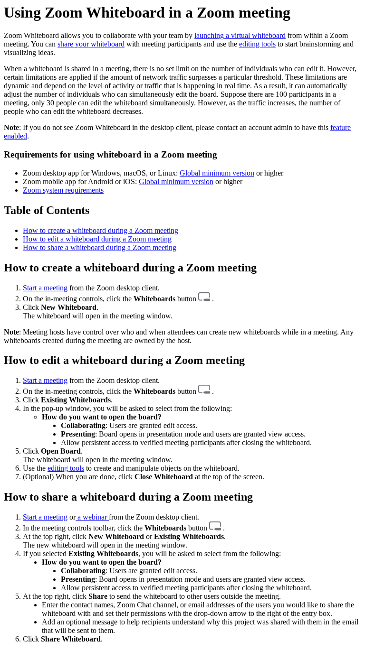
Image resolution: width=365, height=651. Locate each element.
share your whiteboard (91, 44)
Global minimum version (217, 173)
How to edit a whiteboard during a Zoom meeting (97, 239)
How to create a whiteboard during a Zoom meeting (100, 230)
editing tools (257, 44)
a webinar (92, 517)
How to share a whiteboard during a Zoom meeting (99, 247)
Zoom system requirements (63, 190)
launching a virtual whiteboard (240, 35)
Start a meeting (45, 288)
